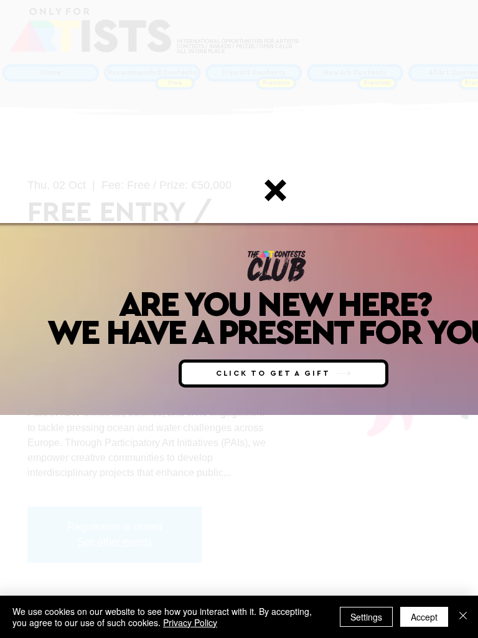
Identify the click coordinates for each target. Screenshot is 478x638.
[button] (275, 190)
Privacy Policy (190, 622)
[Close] (463, 617)
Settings (366, 617)
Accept (424, 617)
